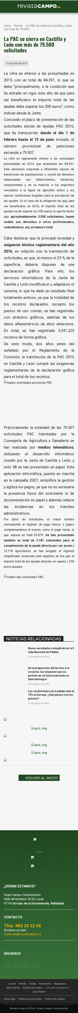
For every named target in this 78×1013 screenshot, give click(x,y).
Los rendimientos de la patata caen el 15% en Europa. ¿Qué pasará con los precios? (51, 695)
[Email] (54, 620)
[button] (8, 6)
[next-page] (12, 710)
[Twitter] (35, 965)
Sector (18, 26)
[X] (28, 620)
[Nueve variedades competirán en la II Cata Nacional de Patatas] (14, 654)
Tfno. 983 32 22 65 (22, 925)
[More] (72, 620)
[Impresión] (63, 620)
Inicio (7, 26)
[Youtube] (26, 965)
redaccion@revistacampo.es (22, 934)
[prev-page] (6, 710)
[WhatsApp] (37, 620)
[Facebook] (19, 620)
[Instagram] (16, 965)
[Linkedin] (45, 620)
